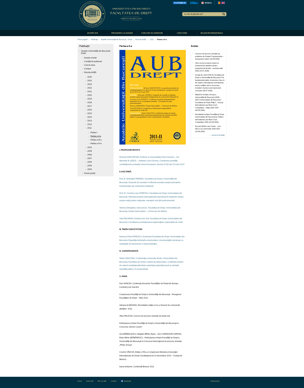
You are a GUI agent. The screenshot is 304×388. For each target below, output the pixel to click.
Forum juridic (89, 173)
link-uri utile (102, 381)
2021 (89, 91)
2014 (89, 117)
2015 (89, 113)
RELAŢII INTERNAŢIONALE (212, 33)
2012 (89, 124)
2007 (89, 158)
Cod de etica (89, 65)
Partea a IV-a (96, 143)
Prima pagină (83, 39)
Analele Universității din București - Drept (116, 39)
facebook (127, 381)
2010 (89, 147)
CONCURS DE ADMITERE (152, 33)
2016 (89, 110)
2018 (89, 102)
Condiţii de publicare (93, 61)
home (80, 381)
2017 (89, 106)
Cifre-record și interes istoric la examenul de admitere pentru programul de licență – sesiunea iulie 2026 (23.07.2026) (209, 67)
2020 (89, 95)
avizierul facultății (218, 135)
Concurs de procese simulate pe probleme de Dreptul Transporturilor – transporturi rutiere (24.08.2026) (209, 56)
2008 (89, 155)
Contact (87, 69)
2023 (89, 84)
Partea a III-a (96, 140)
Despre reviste (90, 58)
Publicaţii (94, 39)
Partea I (94, 132)
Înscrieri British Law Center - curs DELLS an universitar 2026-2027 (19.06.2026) (208, 128)
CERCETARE (182, 33)
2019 (89, 99)
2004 (89, 169)
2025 (89, 77)
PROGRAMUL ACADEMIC (122, 33)
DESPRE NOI (92, 33)
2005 (89, 166)
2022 (89, 88)
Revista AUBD (141, 39)
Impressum (215, 381)
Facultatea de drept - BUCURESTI (116, 14)
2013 (89, 121)
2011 (152, 39)
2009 (89, 151)
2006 (89, 162)
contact (114, 381)
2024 (89, 81)
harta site (89, 381)
